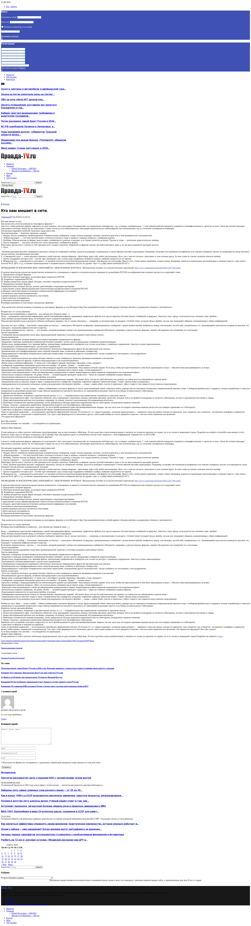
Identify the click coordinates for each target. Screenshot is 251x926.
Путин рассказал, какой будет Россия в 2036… (28, 121)
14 (9, 856)
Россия (9, 173)
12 (2, 856)
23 (15, 859)
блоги (12, 641)
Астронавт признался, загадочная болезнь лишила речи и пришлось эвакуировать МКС (53, 806)
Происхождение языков (11, 648)
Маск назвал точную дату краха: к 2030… (25, 148)
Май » (10, 864)
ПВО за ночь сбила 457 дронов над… (22, 99)
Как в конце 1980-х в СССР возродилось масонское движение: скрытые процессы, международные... (62, 795)
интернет (31, 641)
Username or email (9, 17)
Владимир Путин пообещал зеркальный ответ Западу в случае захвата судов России (40, 682)
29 (12, 862)
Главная (9, 899)
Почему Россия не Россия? (13, 658)
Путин (47, 641)
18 (21, 856)
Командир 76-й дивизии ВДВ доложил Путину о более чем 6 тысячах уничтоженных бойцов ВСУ (44, 686)
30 (15, 862)
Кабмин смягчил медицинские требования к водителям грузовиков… (28, 114)
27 (6, 862)
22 (12, 859)
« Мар (3, 864)
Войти (22, 68)
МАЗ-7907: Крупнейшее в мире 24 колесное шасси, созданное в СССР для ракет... (50, 811)
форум (71, 641)
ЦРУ (88, 641)
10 (18, 853)
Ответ (3, 719)
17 (18, 856)
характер (82, 641)
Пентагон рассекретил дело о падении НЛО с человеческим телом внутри (46, 777)
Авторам (10, 902)
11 (21, 853)
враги (24, 641)
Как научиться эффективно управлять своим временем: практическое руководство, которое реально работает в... (70, 823)
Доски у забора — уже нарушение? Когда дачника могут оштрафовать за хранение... (51, 829)
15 (12, 856)
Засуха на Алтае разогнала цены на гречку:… (28, 94)
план (42, 641)
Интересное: (8, 772)
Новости (10, 75)
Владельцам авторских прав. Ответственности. (27, 904)
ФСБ (76, 641)
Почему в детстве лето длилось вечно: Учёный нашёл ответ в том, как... (45, 800)
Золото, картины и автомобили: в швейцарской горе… (33, 89)
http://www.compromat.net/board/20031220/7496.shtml (158, 268)
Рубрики (5, 878)
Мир (8, 175)
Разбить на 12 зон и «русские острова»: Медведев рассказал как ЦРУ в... (44, 839)
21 (9, 859)
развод (53, 641)
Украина (10, 166)
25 (21, 859)
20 (6, 859)
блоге (220, 636)
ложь (38, 641)
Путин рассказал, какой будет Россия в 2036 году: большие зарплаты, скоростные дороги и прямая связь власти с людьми (57, 668)
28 (9, 862)
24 (18, 859)
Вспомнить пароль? (10, 36)
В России (5, 204)
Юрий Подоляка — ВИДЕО (24, 168)
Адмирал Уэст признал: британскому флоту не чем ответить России (32, 673)
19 (2, 859)
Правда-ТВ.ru (6, 887)
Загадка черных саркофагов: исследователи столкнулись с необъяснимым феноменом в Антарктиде (62, 834)
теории (65, 641)
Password (5, 22)
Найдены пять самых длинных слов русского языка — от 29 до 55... (41, 790)
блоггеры (5, 641)
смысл (59, 641)
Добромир (5, 217)
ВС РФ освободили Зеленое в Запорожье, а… (28, 126)
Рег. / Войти (11, 6)
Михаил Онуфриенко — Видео (25, 171)
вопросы (18, 641)
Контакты (10, 79)
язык (92, 641)
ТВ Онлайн (11, 77)
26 (2, 862)
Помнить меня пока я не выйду (18, 27)
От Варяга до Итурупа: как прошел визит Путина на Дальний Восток (31, 677)
